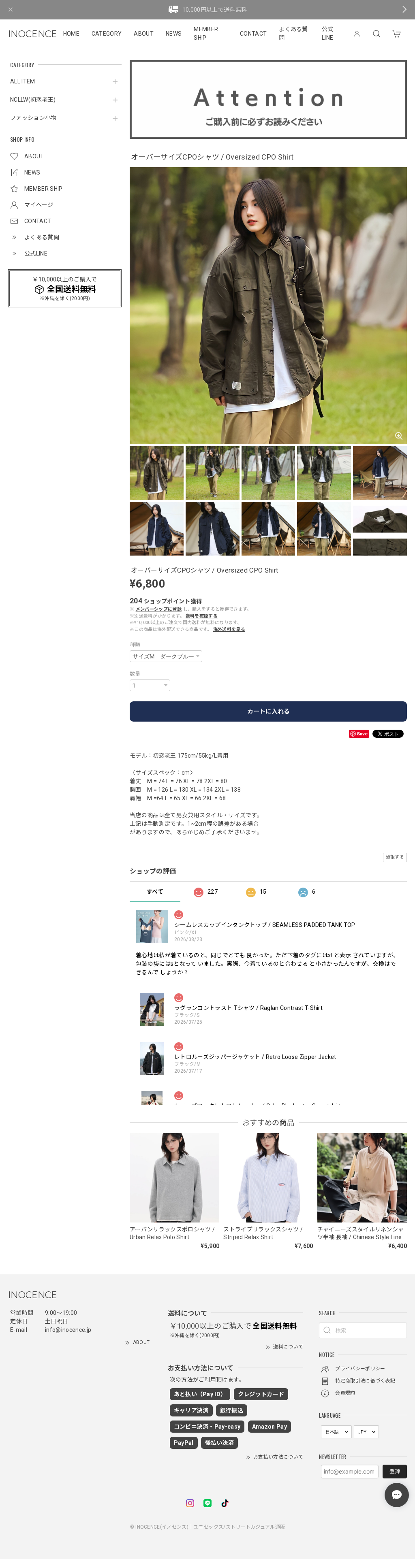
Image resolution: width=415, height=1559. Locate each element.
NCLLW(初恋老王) (33, 99)
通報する (395, 857)
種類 (135, 645)
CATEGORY (107, 33)
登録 (394, 1471)
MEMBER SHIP (206, 33)
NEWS (174, 33)
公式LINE (328, 33)
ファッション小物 (33, 118)
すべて (155, 891)
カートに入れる (268, 711)
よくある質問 (293, 33)
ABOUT (144, 33)
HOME (71, 33)
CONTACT (253, 33)
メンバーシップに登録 (159, 609)
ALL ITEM (22, 81)
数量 (135, 674)
